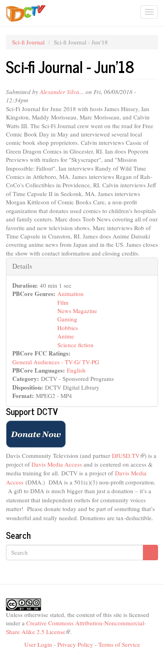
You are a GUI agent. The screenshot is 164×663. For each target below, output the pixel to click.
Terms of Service (119, 644)
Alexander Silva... (62, 92)
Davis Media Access (57, 464)
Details (22, 266)
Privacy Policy (75, 644)
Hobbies (67, 328)
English (76, 370)
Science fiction (75, 345)
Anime (65, 336)
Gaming (67, 319)
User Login (38, 644)
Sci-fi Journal (28, 42)
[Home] (26, 13)
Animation (70, 294)
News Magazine (77, 311)
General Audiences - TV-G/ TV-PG (55, 362)
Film (62, 302)
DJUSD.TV (128, 455)
